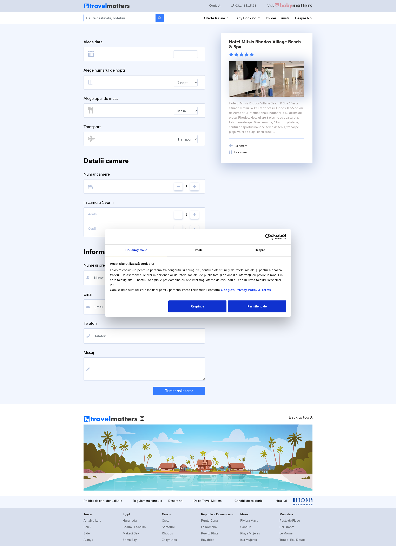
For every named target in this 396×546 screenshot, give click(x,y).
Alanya (88, 539)
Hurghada (130, 520)
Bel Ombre (286, 527)
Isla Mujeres (248, 539)
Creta (165, 520)
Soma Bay (130, 539)
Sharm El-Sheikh (134, 527)
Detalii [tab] (198, 250)
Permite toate (257, 306)
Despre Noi (303, 18)
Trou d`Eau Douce (292, 539)
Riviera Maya (249, 520)
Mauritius (286, 514)
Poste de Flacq (289, 520)
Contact (214, 5)
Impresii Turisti (277, 18)
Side (87, 533)
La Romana (209, 527)
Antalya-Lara (92, 520)
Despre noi (175, 500)
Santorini (168, 527)
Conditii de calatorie (249, 500)
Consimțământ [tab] (136, 250)
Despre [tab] (260, 250)
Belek (87, 527)
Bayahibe (207, 539)
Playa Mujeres (250, 533)
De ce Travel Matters (207, 500)
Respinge (197, 306)
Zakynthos (169, 539)
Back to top (299, 417)
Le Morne (285, 533)
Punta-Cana (209, 520)
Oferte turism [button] (215, 18)
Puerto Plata (209, 533)
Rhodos (167, 533)
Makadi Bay (131, 533)
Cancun (245, 527)
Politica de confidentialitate (103, 500)
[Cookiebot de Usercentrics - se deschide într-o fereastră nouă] (268, 237)
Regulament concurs (147, 500)
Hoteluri (281, 500)
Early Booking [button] (246, 18)
